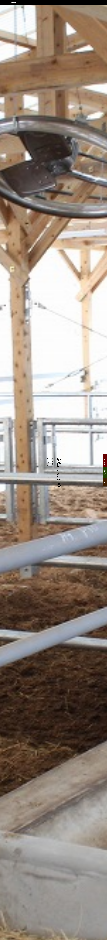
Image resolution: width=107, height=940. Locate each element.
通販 (105, 482)
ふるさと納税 (105, 459)
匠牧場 (13, 2)
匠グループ (105, 471)
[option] (53, 470)
